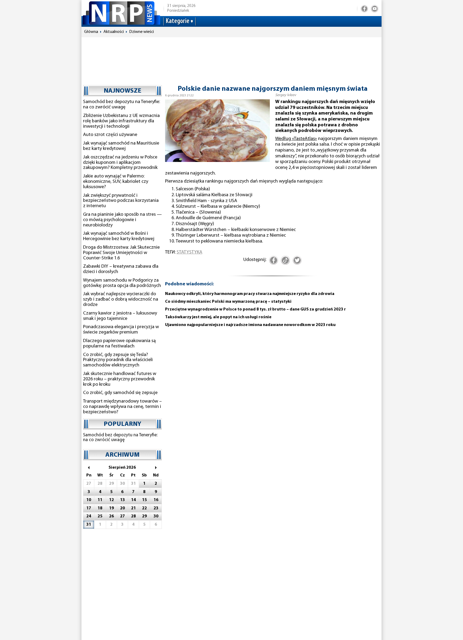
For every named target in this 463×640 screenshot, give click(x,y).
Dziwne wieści (141, 32)
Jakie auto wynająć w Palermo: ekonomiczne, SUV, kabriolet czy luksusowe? (115, 182)
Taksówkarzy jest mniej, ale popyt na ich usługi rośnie (218, 317)
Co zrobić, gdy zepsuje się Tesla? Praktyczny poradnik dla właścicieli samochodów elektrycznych (118, 360)
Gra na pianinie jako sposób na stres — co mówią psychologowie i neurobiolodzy (122, 220)
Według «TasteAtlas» (296, 139)
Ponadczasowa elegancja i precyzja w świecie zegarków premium (121, 330)
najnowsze (122, 91)
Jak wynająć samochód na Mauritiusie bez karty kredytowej (121, 146)
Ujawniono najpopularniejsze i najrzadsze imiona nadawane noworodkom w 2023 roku (250, 325)
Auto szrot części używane (110, 134)
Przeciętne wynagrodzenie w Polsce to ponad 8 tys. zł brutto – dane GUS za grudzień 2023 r (255, 309)
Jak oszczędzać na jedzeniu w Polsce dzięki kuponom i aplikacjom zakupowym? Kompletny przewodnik (120, 163)
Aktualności (113, 32)
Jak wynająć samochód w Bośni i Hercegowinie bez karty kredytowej (118, 236)
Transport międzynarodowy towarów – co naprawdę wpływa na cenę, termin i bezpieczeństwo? (122, 407)
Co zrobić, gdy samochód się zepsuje (120, 393)
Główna (91, 32)
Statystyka (189, 252)
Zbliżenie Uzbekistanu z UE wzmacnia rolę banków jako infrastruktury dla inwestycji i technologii (121, 121)
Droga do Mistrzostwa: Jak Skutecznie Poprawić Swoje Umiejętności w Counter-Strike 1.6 (121, 253)
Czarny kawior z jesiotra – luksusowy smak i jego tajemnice (120, 316)
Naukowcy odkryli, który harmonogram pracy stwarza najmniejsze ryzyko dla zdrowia (249, 294)
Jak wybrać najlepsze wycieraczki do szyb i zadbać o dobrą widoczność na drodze (120, 299)
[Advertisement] (231, 59)
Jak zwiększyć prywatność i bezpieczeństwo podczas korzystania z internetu (121, 201)
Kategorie (177, 21)
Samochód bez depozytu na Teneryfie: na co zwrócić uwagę (121, 105)
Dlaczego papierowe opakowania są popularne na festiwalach (119, 344)
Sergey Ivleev (285, 95)
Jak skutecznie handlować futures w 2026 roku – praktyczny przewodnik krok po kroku (119, 379)
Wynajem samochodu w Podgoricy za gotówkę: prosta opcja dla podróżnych (122, 283)
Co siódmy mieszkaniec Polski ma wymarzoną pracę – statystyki (228, 302)
